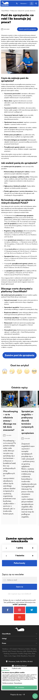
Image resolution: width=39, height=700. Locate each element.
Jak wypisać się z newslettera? (19, 594)
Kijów (6, 656)
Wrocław (33, 649)
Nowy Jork (31, 656)
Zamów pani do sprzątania (27, 29)
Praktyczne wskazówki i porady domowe (22, 11)
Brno (29, 653)
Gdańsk (4, 651)
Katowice (19, 651)
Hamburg (6, 653)
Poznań (13, 651)
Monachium (13, 653)
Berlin (35, 651)
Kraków (27, 649)
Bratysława (24, 656)
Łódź (9, 651)
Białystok (29, 651)
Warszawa (21, 649)
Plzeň (33, 653)
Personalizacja (18, 683)
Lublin (24, 651)
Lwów (10, 656)
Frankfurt (20, 653)
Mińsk (18, 656)
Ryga (14, 656)
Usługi (4, 638)
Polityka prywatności (7, 683)
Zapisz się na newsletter (13, 574)
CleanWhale (5, 11)
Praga (26, 653)
